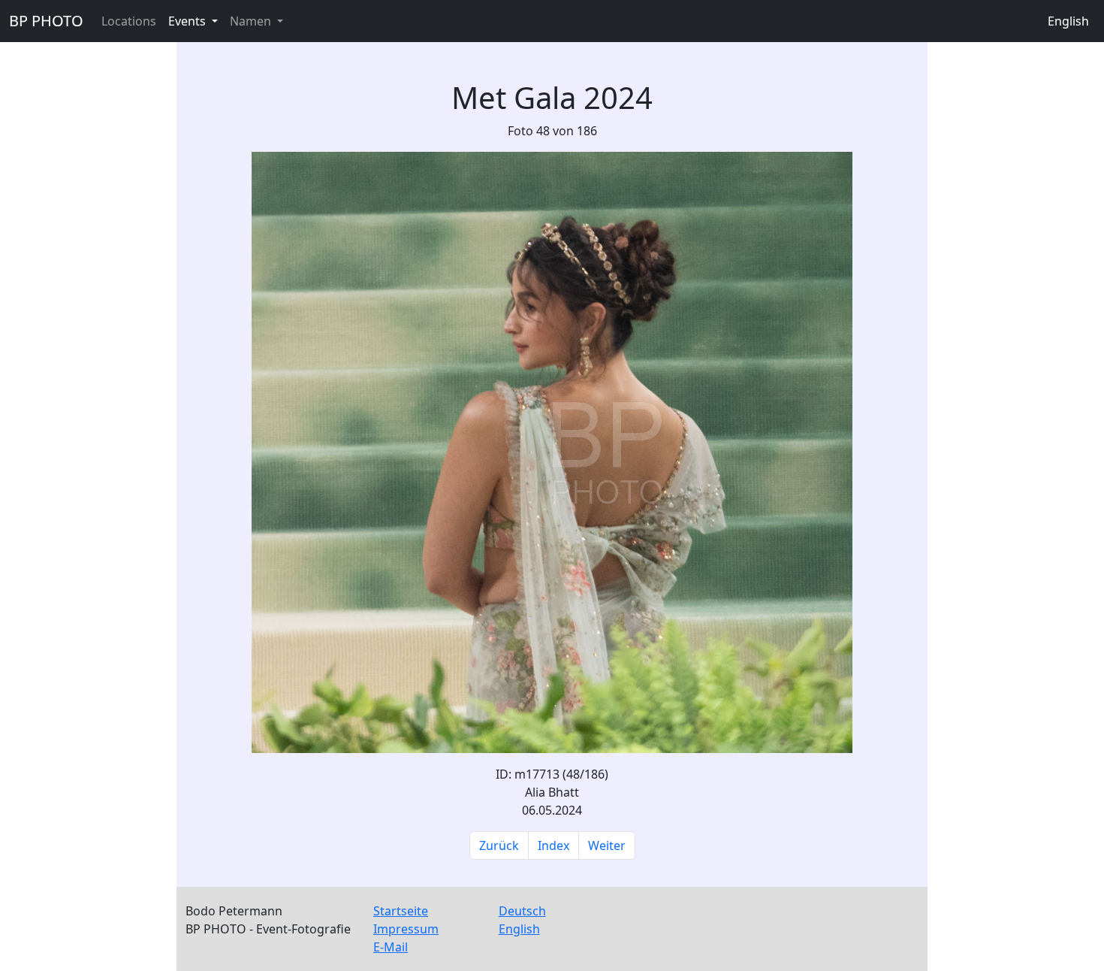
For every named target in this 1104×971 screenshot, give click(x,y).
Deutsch (522, 911)
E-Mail (390, 947)
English (1068, 21)
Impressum (406, 929)
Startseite (400, 911)
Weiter (607, 845)
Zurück (499, 845)
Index (553, 845)
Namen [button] (252, 21)
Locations (128, 21)
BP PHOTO (46, 21)
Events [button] (188, 21)
